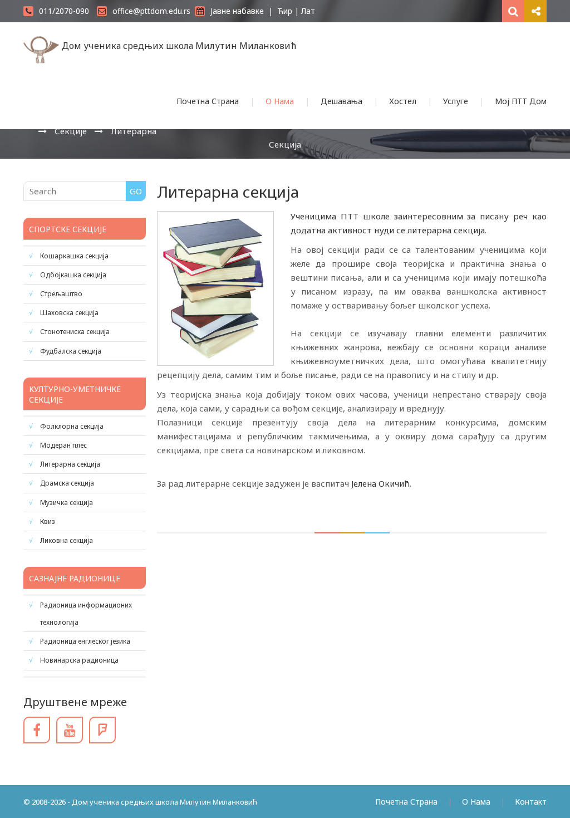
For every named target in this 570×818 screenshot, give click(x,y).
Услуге (455, 101)
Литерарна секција (70, 464)
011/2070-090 (64, 11)
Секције (71, 130)
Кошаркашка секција (74, 256)
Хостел (402, 101)
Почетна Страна (207, 101)
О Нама (280, 101)
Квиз (47, 521)
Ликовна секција (66, 540)
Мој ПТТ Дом (521, 101)
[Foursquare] (102, 730)
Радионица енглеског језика (85, 641)
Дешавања (341, 101)
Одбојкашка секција (73, 275)
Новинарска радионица (79, 660)
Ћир (284, 11)
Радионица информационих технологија (86, 613)
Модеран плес (63, 445)
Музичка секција (66, 502)
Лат (308, 11)
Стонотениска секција (75, 331)
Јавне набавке (237, 11)
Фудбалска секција (70, 351)
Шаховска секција (69, 312)
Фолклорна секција (72, 426)
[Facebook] (36, 730)
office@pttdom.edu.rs (151, 11)
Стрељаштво (61, 293)
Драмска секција (67, 483)
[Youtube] (69, 730)
